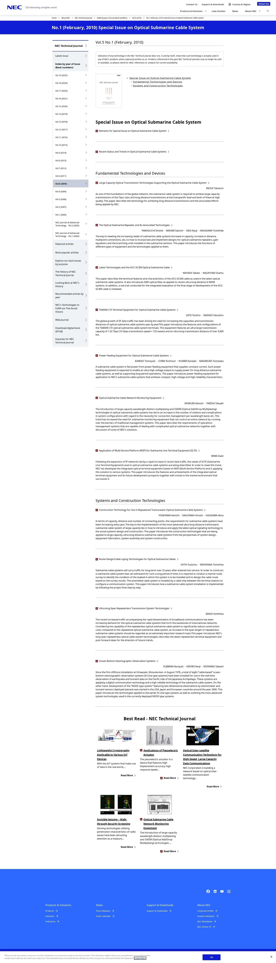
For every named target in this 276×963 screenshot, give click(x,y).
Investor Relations (206, 916)
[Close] (271, 957)
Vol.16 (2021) (61, 98)
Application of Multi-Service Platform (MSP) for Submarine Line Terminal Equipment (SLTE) (148, 450)
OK (211, 957)
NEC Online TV (204, 926)
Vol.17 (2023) (61, 90)
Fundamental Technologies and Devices (157, 81)
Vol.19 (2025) (61, 75)
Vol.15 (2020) (61, 106)
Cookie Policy (140, 958)
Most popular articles (67, 252)
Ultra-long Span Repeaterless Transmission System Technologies (134, 608)
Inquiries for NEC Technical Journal (64, 340)
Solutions (49, 916)
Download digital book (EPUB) (67, 329)
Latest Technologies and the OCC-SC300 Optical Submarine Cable (134, 267)
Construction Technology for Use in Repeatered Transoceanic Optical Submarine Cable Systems (151, 509)
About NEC (65, 18)
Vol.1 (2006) (60, 214)
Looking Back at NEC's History (67, 284)
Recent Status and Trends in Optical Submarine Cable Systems (132, 151)
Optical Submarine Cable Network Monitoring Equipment (130, 397)
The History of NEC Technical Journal (65, 273)
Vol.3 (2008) (60, 199)
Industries (50, 921)
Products (49, 910)
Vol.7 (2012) (60, 168)
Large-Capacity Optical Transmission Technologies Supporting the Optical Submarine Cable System (153, 182)
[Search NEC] (267, 11)
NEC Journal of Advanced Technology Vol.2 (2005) (67, 224)
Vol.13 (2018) (61, 121)
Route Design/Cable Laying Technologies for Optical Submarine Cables (137, 559)
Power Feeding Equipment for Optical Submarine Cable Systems (134, 355)
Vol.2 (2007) (60, 207)
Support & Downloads (157, 910)
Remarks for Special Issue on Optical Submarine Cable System (132, 130)
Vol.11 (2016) (61, 137)
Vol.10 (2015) (61, 145)
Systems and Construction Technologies (158, 85)
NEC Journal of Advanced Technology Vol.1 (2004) (67, 234)
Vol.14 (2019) (61, 114)
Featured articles (64, 243)
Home (54, 18)
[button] (192, 11)
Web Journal (62, 319)
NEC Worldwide (204, 921)
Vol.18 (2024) (61, 83)
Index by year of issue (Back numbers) (112, 18)
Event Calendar (103, 916)
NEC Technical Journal (83, 18)
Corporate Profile (205, 910)
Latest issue (61, 55)
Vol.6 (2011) (60, 176)
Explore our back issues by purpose (68, 262)
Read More (127, 775)
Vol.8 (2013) (60, 160)
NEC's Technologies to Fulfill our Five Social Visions (67, 308)
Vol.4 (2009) (60, 191)
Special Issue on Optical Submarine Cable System (160, 78)
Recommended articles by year (69, 295)
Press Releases (103, 910)
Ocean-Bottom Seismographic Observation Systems (127, 661)
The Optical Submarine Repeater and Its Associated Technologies (134, 225)
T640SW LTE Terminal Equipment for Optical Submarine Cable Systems (137, 309)
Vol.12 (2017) (61, 129)
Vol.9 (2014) (60, 152)
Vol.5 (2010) (137, 18)
